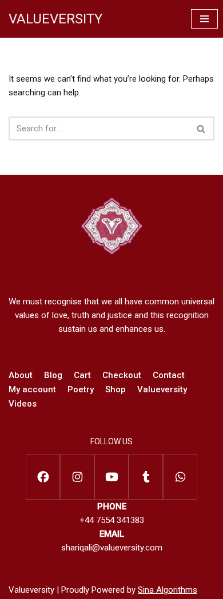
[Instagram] (77, 477)
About (21, 375)
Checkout (121, 375)
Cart (82, 375)
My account (32, 389)
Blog (53, 375)
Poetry (80, 389)
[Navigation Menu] (204, 19)
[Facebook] (43, 477)
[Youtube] (111, 477)
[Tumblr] (146, 477)
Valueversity (162, 389)
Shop (115, 389)
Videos (23, 404)
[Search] (201, 128)
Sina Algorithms (167, 590)
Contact (169, 375)
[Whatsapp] (180, 477)
